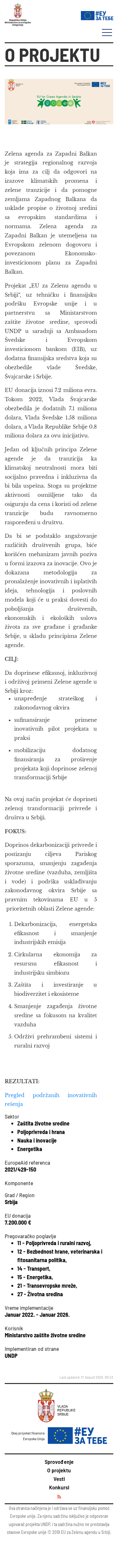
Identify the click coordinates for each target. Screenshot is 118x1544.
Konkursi (59, 1487)
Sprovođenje (59, 1461)
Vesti (59, 1478)
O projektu (59, 1470)
